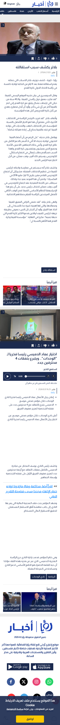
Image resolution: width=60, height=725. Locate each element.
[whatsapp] (49, 682)
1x (15, 376)
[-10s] (48, 376)
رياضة (53, 75)
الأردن (30, 11)
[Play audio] (7, 376)
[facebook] (11, 682)
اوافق (30, 719)
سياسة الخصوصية (15, 709)
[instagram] (36, 682)
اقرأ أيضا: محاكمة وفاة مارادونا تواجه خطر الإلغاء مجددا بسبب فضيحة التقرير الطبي (31, 491)
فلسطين (12, 11)
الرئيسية (55, 11)
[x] (24, 682)
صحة (22, 11)
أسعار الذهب (42, 11)
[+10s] (53, 376)
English (11, 4)
